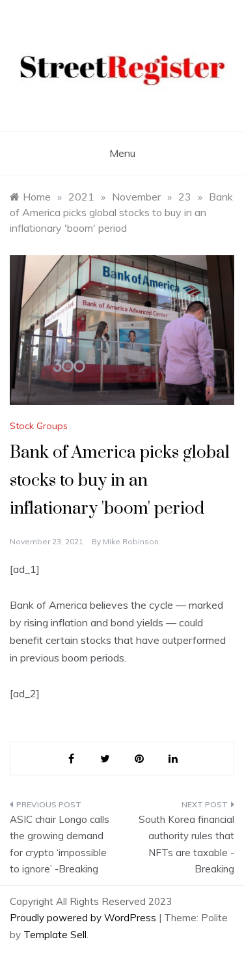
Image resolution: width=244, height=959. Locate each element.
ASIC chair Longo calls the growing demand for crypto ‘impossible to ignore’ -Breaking (59, 844)
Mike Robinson (131, 541)
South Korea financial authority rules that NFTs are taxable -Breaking (186, 844)
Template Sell (55, 934)
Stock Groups (39, 426)
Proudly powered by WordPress (84, 917)
